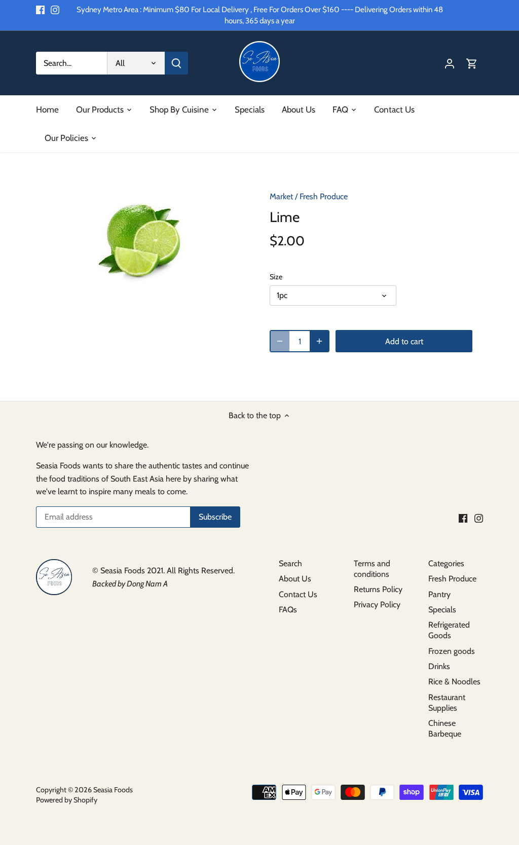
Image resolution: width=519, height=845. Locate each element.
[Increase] (319, 341)
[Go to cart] (472, 63)
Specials (442, 609)
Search (290, 563)
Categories (446, 563)
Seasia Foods (113, 789)
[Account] (449, 63)
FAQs (288, 609)
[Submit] (176, 63)
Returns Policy (378, 589)
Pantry (439, 594)
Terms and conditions (372, 569)
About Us (295, 578)
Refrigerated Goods (449, 630)
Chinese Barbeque (444, 728)
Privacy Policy (377, 604)
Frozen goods (451, 651)
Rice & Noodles (454, 681)
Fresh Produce (324, 196)
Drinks (439, 666)
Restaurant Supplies (446, 702)
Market (281, 196)
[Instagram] (55, 9)
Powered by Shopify (66, 799)
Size (276, 277)
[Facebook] (40, 9)
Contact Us (298, 594)
